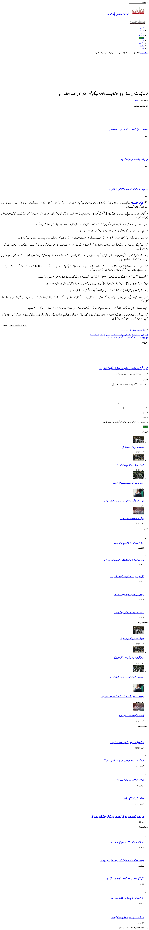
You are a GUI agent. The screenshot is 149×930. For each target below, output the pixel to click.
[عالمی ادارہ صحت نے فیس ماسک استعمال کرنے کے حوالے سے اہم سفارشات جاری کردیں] (138, 496)
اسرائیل (144, 330)
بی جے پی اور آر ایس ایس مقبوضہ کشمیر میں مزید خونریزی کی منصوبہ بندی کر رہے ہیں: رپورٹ (127, 337)
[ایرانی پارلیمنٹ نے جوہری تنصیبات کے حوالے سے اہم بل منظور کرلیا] (138, 478)
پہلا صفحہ (146, 52)
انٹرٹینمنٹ (141, 43)
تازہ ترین (142, 30)
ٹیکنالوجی (142, 46)
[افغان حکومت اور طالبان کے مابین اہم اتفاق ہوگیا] (138, 442)
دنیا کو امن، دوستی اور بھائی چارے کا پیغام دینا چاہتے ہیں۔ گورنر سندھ (129, 594)
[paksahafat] (138, 23)
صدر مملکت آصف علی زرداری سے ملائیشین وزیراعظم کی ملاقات (129, 612)
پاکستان (142, 33)
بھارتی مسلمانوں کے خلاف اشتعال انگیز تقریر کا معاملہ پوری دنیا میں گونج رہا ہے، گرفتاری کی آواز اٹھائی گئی (118, 816)
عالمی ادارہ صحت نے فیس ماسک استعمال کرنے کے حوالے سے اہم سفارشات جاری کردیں (124, 501)
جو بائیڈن (134, 330)
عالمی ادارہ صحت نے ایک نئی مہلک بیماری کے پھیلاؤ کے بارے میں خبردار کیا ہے (128, 129)
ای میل (146, 412)
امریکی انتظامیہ (139, 330)
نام (147, 408)
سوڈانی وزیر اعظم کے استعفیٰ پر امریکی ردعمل (133, 798)
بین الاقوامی (141, 38)
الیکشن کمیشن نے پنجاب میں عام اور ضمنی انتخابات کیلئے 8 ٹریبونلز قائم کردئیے (127, 576)
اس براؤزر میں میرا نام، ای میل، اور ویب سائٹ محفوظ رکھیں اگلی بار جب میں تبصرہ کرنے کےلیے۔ (124, 422)
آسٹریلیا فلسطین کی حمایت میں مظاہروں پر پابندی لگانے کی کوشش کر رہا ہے (123, 369)
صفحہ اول (142, 28)
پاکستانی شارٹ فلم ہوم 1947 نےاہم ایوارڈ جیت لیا (132, 518)
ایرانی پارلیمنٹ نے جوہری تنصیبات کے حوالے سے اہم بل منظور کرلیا (128, 483)
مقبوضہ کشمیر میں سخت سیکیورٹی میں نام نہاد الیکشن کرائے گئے (130, 465)
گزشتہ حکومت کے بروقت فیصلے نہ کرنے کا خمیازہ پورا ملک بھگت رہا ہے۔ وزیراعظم (123, 760)
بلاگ (143, 40)
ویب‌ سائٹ (145, 417)
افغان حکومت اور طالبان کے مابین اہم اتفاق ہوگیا (133, 447)
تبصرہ (146, 403)
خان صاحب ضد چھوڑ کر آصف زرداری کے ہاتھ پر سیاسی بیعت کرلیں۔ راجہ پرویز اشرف (124, 560)
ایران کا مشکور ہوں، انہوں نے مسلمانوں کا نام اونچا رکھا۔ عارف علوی (128, 543)
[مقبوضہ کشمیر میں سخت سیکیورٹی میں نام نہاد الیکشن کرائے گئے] (138, 460)
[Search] (147, 2)
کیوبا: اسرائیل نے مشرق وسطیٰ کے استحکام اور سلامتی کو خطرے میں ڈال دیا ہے (128, 189)
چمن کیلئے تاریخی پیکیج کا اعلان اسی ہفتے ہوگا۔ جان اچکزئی (130, 780)
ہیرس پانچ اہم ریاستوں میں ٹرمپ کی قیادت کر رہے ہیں (134, 159)
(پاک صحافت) (137, 203)
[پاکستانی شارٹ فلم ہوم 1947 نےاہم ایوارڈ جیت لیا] (138, 514)
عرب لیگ (124, 330)
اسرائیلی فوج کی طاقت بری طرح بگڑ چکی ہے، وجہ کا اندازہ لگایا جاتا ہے (127, 742)
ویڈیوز (142, 48)
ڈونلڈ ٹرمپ (129, 330)
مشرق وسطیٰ (141, 35)
